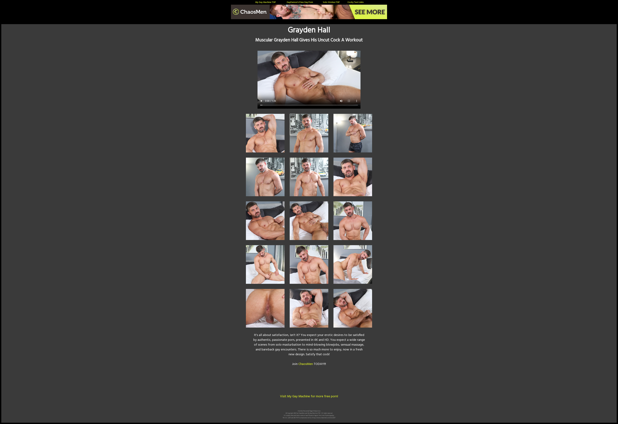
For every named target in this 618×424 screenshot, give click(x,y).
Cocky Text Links (355, 2)
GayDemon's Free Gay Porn (300, 2)
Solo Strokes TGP (331, 2)
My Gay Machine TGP (265, 2)
